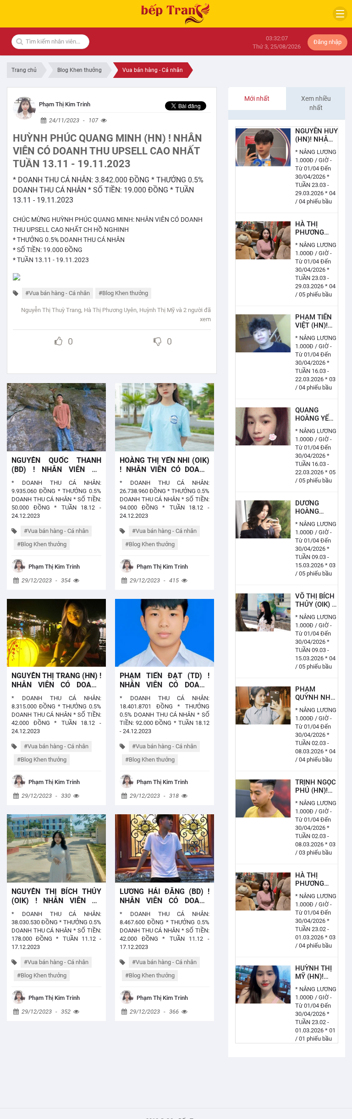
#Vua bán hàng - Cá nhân (57, 293)
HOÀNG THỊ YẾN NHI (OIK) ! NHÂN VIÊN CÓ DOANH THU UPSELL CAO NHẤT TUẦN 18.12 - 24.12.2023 (164, 474)
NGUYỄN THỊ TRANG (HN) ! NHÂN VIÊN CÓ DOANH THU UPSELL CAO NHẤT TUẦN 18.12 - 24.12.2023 (56, 689)
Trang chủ (24, 70)
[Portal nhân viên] (24, 107)
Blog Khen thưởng (79, 70)
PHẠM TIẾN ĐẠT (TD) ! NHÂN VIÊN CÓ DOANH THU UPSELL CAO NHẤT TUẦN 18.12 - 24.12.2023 (164, 689)
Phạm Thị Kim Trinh (64, 104)
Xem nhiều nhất (316, 103)
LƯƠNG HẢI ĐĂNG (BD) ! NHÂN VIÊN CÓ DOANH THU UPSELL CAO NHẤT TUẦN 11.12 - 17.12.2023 (164, 905)
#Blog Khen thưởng (123, 293)
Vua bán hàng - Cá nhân (152, 70)
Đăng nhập (327, 41)
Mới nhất (257, 98)
